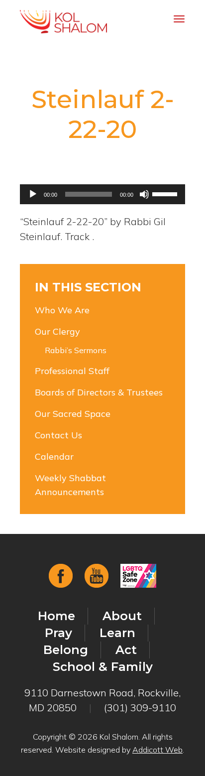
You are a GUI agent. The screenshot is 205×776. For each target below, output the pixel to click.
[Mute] (144, 194)
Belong (65, 650)
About (122, 616)
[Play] (33, 194)
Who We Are (62, 310)
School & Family (103, 666)
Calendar (54, 456)
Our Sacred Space (72, 413)
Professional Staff (72, 371)
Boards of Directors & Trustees (99, 392)
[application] (102, 194)
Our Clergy (57, 331)
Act (126, 650)
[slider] (166, 193)
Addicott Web (157, 750)
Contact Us (58, 435)
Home (56, 616)
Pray (58, 633)
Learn (117, 633)
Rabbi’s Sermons (75, 350)
